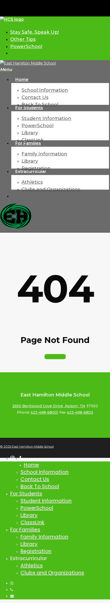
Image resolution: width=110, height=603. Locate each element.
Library (29, 515)
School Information (44, 472)
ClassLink (32, 522)
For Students (26, 493)
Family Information (44, 536)
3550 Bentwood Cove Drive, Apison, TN (48, 406)
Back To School (39, 486)
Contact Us (34, 479)
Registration (35, 551)
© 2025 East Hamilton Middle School (27, 446)
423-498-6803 (80, 412)
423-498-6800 (43, 412)
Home (31, 464)
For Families (25, 529)
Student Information (46, 500)
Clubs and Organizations (52, 572)
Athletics (31, 565)
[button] (6, 69)
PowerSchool (36, 508)
